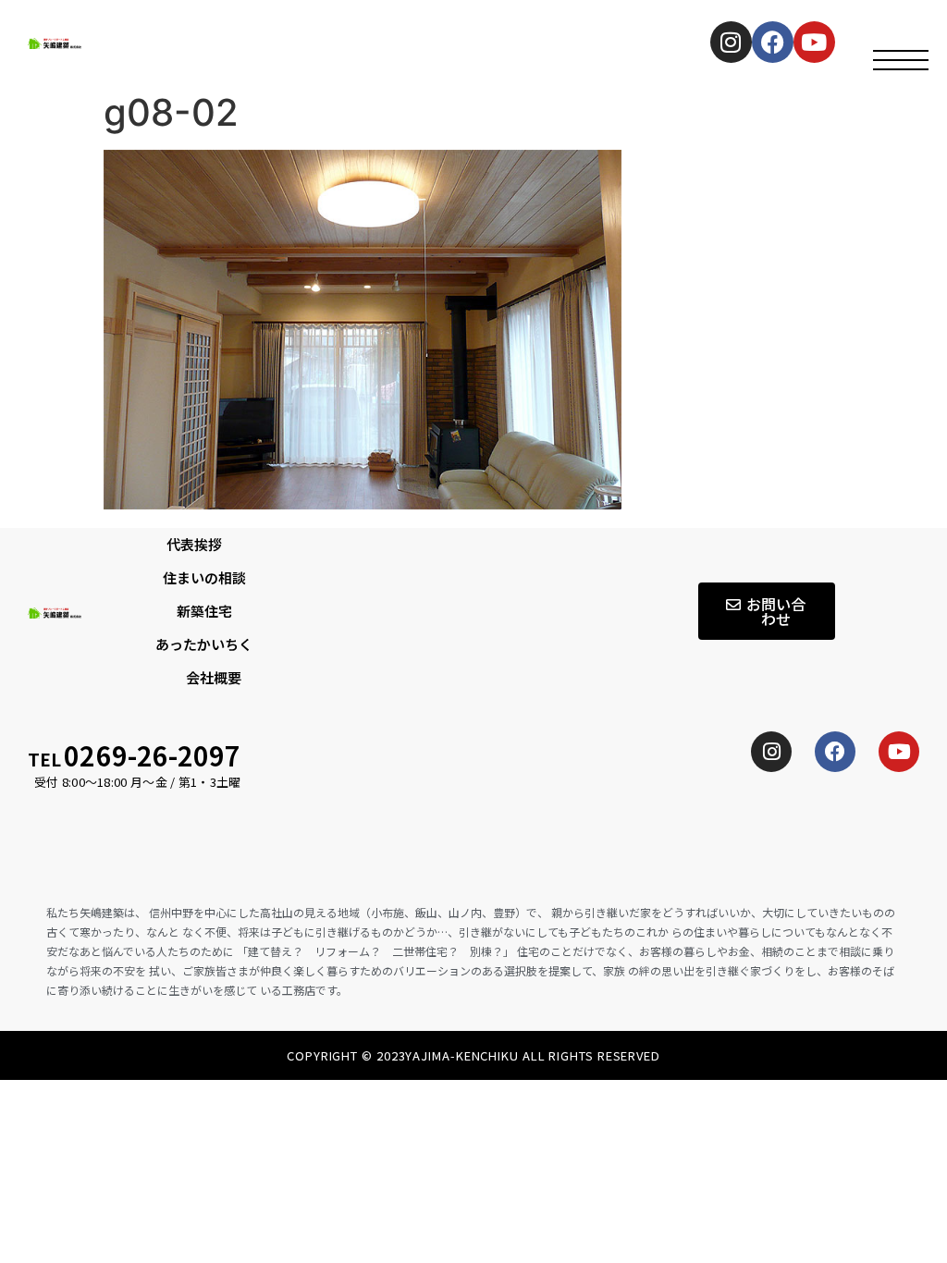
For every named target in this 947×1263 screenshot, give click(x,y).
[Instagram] (731, 42)
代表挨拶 (194, 544)
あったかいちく (203, 644)
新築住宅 (204, 610)
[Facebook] (772, 42)
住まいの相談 (204, 577)
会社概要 (213, 677)
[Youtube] (899, 751)
